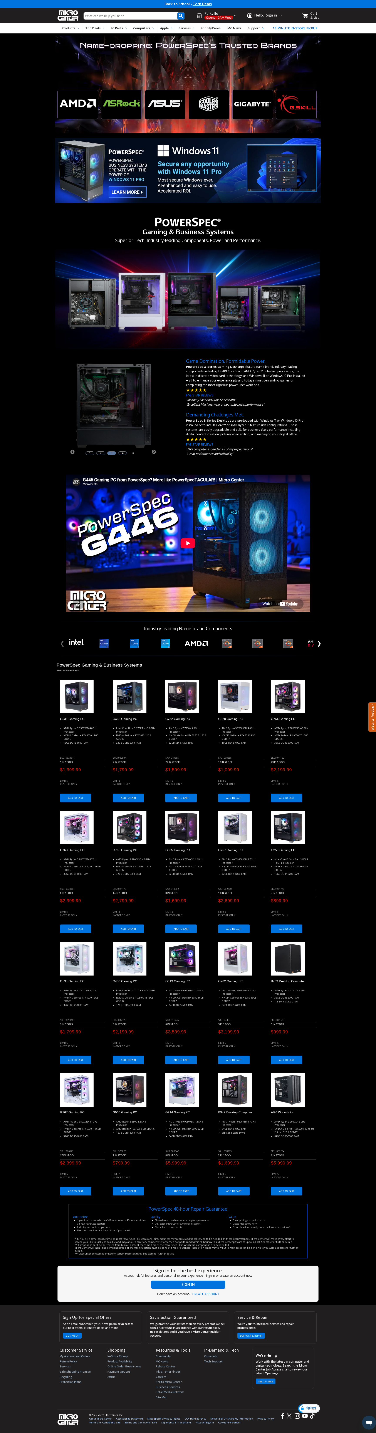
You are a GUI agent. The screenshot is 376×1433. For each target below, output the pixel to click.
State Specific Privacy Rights (163, 1418)
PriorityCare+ (211, 28)
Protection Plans (70, 1382)
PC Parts (117, 28)
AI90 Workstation (282, 1112)
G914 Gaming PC (177, 1112)
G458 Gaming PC (125, 719)
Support (254, 28)
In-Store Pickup (117, 1356)
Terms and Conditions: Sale (141, 1422)
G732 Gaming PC (177, 719)
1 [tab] (90, 453)
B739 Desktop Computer (288, 981)
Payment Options (119, 1372)
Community (163, 1356)
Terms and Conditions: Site (104, 1422)
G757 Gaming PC (230, 850)
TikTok (311, 1416)
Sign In (188, 1284)
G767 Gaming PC (72, 1112)
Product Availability (120, 1361)
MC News (234, 28)
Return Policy (68, 1361)
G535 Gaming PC (177, 850)
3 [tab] (111, 453)
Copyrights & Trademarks (176, 1422)
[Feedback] (372, 716)
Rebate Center (165, 1366)
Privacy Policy (265, 1418)
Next (153, 452)
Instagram (297, 1416)
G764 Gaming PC (283, 719)
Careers (161, 1377)
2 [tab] (101, 453)
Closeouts (211, 1356)
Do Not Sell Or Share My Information (231, 1418)
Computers (141, 28)
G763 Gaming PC (72, 850)
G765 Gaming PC (125, 850)
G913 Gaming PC (177, 981)
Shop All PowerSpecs (68, 670)
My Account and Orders (75, 1356)
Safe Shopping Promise (75, 1372)
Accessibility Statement (129, 1418)
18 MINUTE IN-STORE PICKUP (295, 28)
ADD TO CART (75, 797)
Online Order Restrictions (124, 1366)
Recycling (66, 1377)
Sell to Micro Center (169, 1382)
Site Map (161, 1397)
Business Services (168, 1387)
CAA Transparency (195, 1418)
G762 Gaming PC (230, 981)
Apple (164, 28)
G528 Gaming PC (230, 719)
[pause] (133, 453)
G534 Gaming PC (72, 981)
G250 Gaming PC (283, 850)
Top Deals (93, 28)
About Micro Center (100, 1418)
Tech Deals (202, 4)
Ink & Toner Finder (168, 1372)
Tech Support (213, 1361)
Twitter (290, 1416)
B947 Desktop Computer (235, 1112)
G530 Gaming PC (125, 1112)
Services (185, 28)
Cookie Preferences (229, 1422)
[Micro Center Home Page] (68, 14)
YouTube (304, 1416)
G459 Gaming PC (125, 981)
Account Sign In (205, 1422)
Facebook (282, 1416)
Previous (72, 452)
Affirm (111, 1377)
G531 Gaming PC (72, 719)
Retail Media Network (170, 1392)
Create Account (205, 1294)
